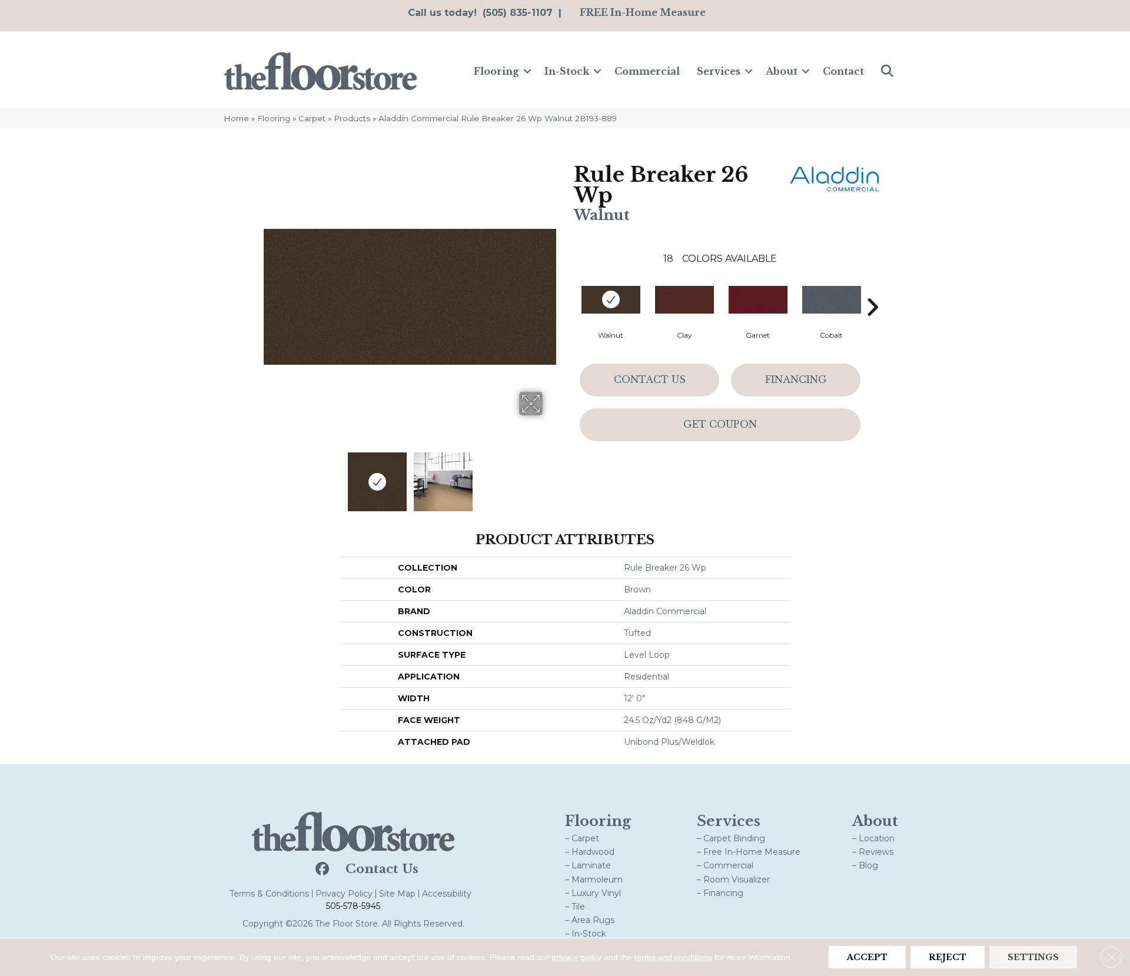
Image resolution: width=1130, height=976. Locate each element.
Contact (843, 71)
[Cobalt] (831, 300)
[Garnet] (758, 300)
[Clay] (684, 300)
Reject (947, 957)
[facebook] (321, 869)
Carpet (311, 118)
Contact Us (650, 379)
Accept (867, 957)
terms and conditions (673, 957)
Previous (269, 476)
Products (352, 118)
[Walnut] (611, 300)
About (781, 71)
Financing (796, 379)
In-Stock (566, 71)
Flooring (496, 71)
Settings (1033, 957)
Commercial (647, 71)
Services (718, 71)
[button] (527, 71)
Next (550, 476)
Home (236, 118)
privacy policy (576, 957)
